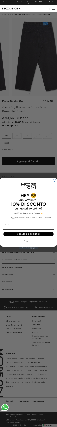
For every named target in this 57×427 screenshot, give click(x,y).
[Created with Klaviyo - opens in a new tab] (28, 248)
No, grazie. (28, 241)
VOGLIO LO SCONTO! (28, 234)
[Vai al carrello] (48, 8)
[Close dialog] (54, 180)
